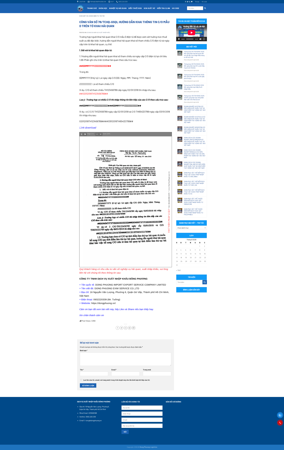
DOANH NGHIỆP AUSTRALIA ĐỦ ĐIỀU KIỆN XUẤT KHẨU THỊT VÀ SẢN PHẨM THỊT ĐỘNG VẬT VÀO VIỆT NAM (194, 119)
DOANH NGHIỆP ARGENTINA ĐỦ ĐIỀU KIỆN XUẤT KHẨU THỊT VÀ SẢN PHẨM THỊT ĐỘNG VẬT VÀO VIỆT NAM (194, 130)
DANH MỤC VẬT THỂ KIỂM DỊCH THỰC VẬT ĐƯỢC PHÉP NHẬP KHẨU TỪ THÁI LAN (194, 183)
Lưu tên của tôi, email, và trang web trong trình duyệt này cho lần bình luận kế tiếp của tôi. (116, 380)
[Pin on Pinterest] (129, 328)
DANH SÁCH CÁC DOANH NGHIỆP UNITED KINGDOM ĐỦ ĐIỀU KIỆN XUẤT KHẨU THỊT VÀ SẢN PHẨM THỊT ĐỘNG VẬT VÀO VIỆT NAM (194, 141)
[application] (191, 32)
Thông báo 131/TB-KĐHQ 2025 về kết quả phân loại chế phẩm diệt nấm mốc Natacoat (194, 97)
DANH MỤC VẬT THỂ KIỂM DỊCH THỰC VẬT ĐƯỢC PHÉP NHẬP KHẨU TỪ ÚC (194, 192)
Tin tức (197, 2)
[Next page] (85, 134)
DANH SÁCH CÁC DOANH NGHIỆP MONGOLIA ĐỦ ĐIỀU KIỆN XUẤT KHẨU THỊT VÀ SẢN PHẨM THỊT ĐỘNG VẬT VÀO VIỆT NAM (194, 153)
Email (113, 370)
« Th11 (178, 270)
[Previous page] (81, 134)
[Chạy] (179, 39)
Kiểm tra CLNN (163, 8)
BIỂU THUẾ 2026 (135, 8)
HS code (204, 2)
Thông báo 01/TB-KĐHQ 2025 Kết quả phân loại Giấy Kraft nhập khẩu (194, 87)
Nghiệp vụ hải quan (117, 8)
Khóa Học (103, 8)
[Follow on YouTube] (191, 2)
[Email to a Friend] (125, 328)
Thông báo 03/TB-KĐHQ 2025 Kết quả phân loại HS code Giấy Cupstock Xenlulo (194, 66)
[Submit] (205, 8)
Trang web (147, 370)
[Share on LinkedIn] (133, 328)
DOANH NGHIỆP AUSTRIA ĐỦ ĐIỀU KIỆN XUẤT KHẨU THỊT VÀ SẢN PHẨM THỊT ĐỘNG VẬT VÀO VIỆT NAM (194, 109)
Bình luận (83, 350)
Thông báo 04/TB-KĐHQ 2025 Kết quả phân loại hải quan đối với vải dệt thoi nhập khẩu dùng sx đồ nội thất (194, 54)
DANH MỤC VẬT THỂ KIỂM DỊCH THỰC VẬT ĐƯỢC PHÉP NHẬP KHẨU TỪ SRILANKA (194, 174)
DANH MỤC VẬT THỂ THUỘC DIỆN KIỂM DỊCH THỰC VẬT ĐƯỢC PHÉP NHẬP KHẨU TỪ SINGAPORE (193, 201)
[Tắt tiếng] (200, 39)
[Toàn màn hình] (204, 39)
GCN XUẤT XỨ (149, 8)
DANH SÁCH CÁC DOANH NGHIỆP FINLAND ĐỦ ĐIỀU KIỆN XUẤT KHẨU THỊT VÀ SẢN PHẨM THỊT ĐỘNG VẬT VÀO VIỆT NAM (194, 165)
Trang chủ (92, 8)
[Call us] (189, 2)
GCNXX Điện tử (94, 16)
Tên (82, 370)
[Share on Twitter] (121, 328)
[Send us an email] (187, 2)
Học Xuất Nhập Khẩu (103, 32)
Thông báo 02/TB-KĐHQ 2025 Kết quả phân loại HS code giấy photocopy (194, 76)
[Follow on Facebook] (185, 2)
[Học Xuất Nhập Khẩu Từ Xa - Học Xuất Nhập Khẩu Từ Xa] (80, 8)
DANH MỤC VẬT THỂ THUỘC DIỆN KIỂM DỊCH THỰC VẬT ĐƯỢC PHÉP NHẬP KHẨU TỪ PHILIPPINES (193, 212)
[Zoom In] (100, 134)
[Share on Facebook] (117, 328)
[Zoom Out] (97, 134)
